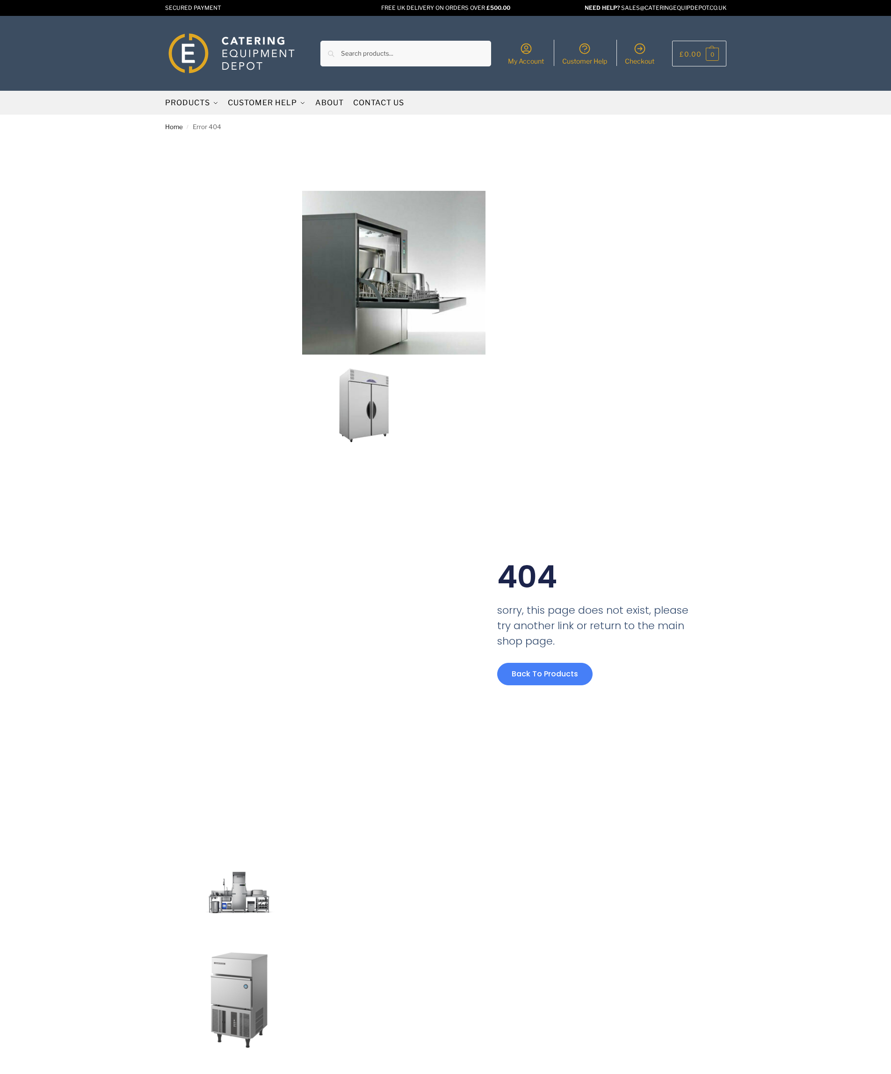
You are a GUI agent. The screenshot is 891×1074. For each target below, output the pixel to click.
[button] (699, 53)
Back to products (545, 673)
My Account (526, 61)
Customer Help (584, 61)
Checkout (639, 61)
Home (174, 127)
